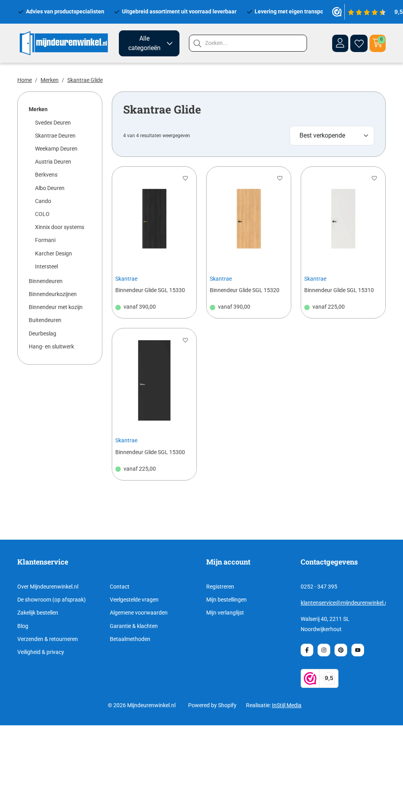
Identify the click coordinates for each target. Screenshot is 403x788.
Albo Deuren (50, 188)
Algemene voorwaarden (139, 612)
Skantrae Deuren (55, 135)
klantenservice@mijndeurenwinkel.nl (345, 603)
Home (24, 80)
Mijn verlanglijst (225, 612)
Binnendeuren (46, 281)
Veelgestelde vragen (134, 599)
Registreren (220, 586)
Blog (22, 626)
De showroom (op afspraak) (51, 599)
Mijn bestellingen (226, 599)
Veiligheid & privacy (40, 652)
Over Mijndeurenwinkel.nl (47, 586)
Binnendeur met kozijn (56, 307)
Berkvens (46, 174)
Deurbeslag (42, 333)
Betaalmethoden (130, 639)
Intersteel (46, 266)
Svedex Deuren (53, 122)
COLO (42, 214)
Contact (119, 586)
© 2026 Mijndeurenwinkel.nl (142, 705)
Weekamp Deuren (56, 148)
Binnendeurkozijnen (53, 294)
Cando (43, 201)
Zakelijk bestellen (37, 612)
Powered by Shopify (212, 705)
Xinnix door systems (59, 227)
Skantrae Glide (85, 80)
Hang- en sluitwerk (51, 346)
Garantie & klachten (134, 626)
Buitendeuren (45, 320)
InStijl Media (286, 705)
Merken (50, 80)
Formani (45, 240)
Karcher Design (53, 253)
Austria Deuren (53, 161)
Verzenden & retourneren (47, 639)
